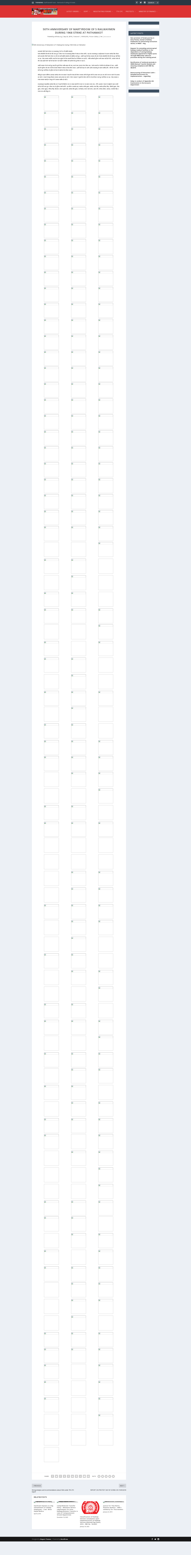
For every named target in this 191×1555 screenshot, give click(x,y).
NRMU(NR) (84, 36)
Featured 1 (76, 36)
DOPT (86, 12)
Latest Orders (72, 12)
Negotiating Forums (102, 12)
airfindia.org (58, 36)
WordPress (64, 1522)
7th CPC (119, 12)
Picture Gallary (93, 36)
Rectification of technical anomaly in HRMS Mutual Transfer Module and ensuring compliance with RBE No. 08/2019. (143, 65)
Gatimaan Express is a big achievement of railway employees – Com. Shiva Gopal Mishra (43, 1491)
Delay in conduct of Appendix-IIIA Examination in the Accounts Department (142, 83)
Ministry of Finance (147, 12)
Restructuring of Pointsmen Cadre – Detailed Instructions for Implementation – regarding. (143, 74)
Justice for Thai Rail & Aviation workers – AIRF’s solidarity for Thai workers (113, 1490)
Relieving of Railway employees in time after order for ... (62, 2)
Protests (130, 12)
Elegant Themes (45, 1522)
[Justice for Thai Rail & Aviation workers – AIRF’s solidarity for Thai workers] (113, 1485)
